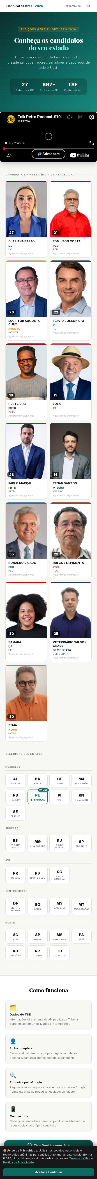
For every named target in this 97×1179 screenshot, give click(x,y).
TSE (88, 6)
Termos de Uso (79, 1158)
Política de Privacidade (18, 1162)
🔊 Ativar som (48, 154)
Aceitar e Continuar (48, 1172)
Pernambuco (72, 6)
